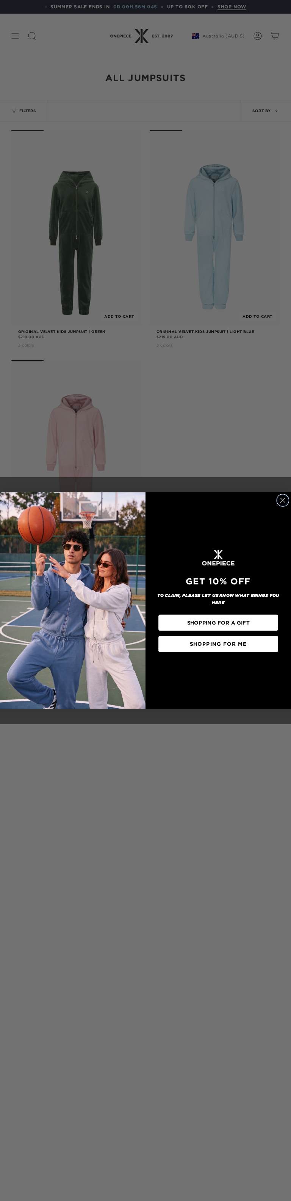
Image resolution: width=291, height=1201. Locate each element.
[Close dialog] (282, 500)
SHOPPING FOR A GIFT (218, 622)
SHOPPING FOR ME (218, 644)
